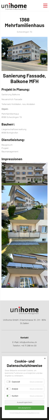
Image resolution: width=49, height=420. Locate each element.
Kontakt (12, 413)
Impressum (23, 413)
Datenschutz (35, 413)
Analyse (15, 389)
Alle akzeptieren (24, 408)
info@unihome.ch (28, 342)
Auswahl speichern (24, 402)
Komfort (15, 396)
